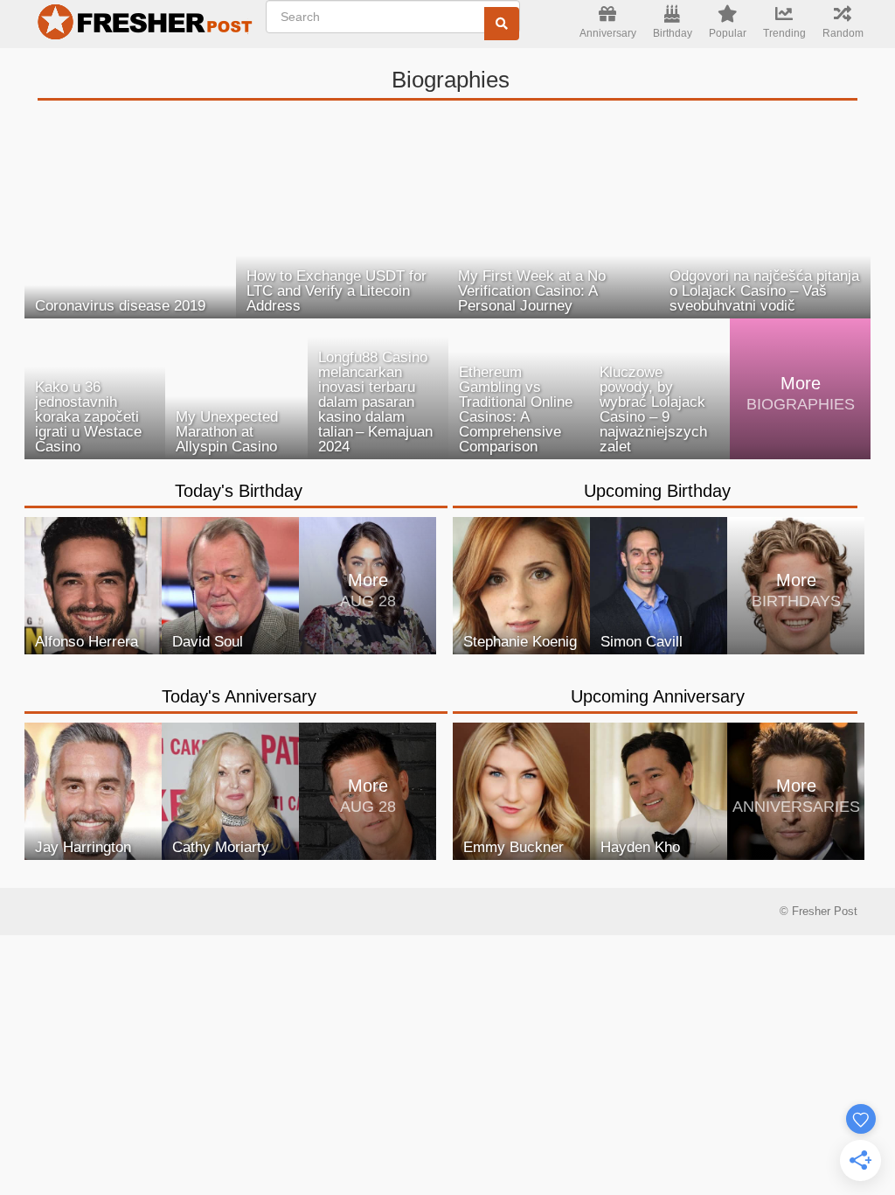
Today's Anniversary (239, 696)
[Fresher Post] (140, 24)
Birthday (672, 33)
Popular (727, 33)
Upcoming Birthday (657, 490)
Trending (784, 33)
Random (843, 33)
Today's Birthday (238, 490)
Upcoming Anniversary (658, 696)
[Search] (501, 23)
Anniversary (607, 33)
